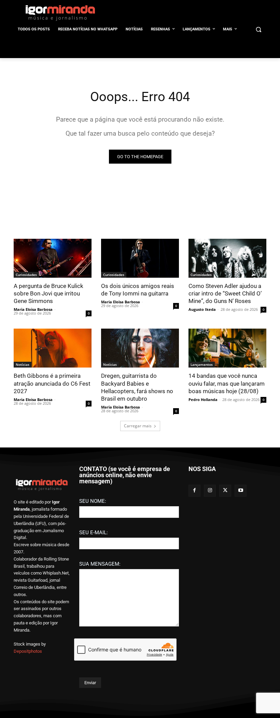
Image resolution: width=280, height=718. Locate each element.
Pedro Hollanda (203, 399)
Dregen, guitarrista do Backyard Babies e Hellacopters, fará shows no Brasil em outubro (137, 387)
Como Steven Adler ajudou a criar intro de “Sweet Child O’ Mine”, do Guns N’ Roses (225, 293)
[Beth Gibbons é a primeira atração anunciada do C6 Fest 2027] (53, 348)
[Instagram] (210, 491)
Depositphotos (28, 651)
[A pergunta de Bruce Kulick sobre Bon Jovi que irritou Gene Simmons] (53, 258)
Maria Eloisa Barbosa (33, 309)
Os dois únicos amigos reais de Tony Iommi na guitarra (137, 289)
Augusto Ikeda (202, 309)
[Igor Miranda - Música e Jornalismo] (60, 12)
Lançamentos (202, 364)
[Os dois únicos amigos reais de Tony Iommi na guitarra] (140, 258)
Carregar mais (138, 426)
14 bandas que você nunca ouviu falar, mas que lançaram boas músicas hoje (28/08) (226, 383)
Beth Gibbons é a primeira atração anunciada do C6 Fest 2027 (52, 383)
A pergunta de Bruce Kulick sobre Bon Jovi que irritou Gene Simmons (48, 293)
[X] (225, 491)
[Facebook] (194, 491)
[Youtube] (241, 491)
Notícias (22, 364)
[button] (258, 30)
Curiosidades (26, 274)
